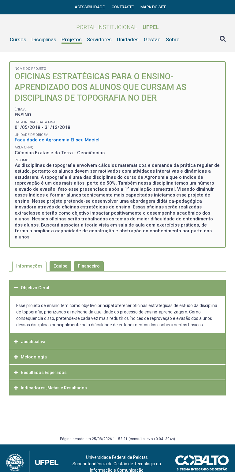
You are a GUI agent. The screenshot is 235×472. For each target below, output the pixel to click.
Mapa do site (153, 7)
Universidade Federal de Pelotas (117, 457)
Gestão (152, 39)
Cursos (18, 39)
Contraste (123, 7)
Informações (29, 266)
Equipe (60, 266)
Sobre (172, 39)
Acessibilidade (90, 7)
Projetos (72, 39)
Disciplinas (44, 39)
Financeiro (89, 266)
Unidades (128, 39)
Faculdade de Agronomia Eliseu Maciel (57, 140)
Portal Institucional (117, 27)
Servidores (99, 39)
